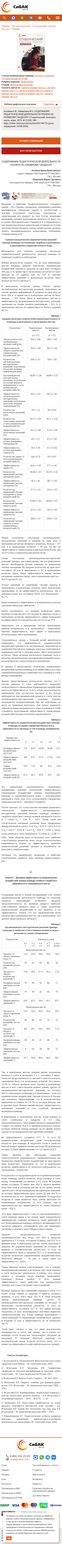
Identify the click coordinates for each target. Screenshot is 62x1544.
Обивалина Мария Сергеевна (46, 179)
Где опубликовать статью (45, 1465)
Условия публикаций (31, 141)
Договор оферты (41, 1495)
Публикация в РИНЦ (11, 1493)
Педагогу (37, 1484)
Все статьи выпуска (31, 151)
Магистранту (39, 1474)
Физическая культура (21, 85)
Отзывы (5, 1474)
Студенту (37, 1470)
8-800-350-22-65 (20, 1456)
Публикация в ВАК (11, 1488)
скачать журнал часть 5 (31, 94)
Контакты (6, 1484)
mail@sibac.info (19, 1459)
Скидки (5, 1470)
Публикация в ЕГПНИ (12, 1498)
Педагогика (27, 82)
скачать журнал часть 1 (33, 88)
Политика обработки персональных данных (44, 1489)
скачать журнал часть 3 (31, 91)
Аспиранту (38, 1479)
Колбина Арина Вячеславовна (46, 170)
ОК (9, 1538)
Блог (4, 1479)
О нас (4, 1465)
